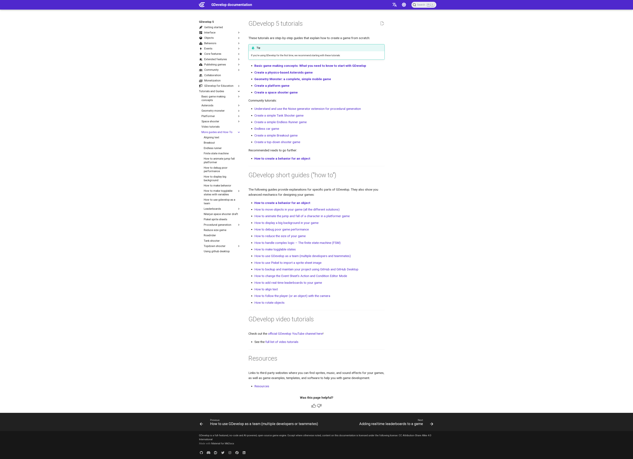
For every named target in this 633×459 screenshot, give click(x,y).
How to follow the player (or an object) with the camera (292, 296)
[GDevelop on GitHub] (201, 453)
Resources (261, 386)
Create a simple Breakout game (276, 135)
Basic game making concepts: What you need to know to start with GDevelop (310, 66)
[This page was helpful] (313, 405)
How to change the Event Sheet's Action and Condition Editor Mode (300, 276)
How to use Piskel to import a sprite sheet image (287, 263)
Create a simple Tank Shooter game (278, 115)
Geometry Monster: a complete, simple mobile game (292, 79)
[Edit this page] (382, 23)
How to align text (266, 289)
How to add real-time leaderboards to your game (288, 283)
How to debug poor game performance (281, 229)
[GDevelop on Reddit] (215, 453)
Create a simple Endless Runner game (280, 122)
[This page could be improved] (319, 405)
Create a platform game (271, 86)
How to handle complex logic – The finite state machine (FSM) (297, 243)
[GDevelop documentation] (202, 5)
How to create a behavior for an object (282, 158)
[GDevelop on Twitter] (223, 453)
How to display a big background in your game (286, 223)
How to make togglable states (275, 249)
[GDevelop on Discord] (208, 453)
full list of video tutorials (281, 342)
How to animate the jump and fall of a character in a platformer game (302, 216)
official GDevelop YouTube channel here (295, 334)
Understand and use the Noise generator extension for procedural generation (307, 109)
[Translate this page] (394, 5)
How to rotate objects (269, 303)
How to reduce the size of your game (280, 236)
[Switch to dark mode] (404, 5)
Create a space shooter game (276, 92)
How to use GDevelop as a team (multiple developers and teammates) (302, 256)
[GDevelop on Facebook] (237, 453)
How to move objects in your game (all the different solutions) (297, 209)
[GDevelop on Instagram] (230, 453)
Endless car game (266, 129)
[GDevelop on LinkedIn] (244, 453)
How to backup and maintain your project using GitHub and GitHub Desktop (306, 269)
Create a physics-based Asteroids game (283, 72)
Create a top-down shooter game (277, 142)
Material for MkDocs (222, 443)
